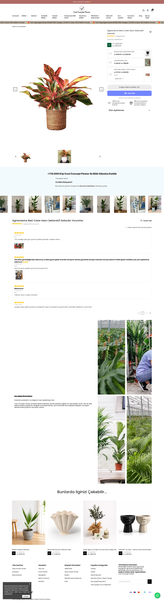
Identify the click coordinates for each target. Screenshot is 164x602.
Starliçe (93, 569)
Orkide (93, 572)
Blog (140, 16)
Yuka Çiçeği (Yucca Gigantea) (101, 585)
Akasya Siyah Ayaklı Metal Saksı (124, 52)
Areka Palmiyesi (96, 575)
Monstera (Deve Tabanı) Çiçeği (101, 578)
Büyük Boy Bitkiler (82, 17)
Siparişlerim (42, 575)
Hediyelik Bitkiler (44, 17)
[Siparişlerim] (148, 10)
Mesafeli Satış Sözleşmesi (73, 578)
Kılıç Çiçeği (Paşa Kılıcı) (98, 581)
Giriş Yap (41, 569)
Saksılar (34, 16)
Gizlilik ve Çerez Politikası (12, 592)
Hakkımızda (68, 569)
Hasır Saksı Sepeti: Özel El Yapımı (124, 69)
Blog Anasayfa (17, 575)
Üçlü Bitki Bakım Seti (120, 60)
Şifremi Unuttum (43, 578)
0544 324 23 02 (138, 567)
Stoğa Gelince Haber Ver (129, 87)
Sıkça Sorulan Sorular (19, 569)
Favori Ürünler (42, 572)
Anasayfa (15, 16)
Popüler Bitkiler (55, 17)
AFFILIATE (41, 581)
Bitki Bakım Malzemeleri (95, 17)
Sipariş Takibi (147, 17)
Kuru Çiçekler (120, 17)
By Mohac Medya (45, 599)
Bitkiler (24, 16)
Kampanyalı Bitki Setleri (70, 17)
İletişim (67, 575)
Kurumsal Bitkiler (131, 17)
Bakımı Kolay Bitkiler (19, 26)
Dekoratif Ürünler (109, 17)
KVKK (66, 581)
